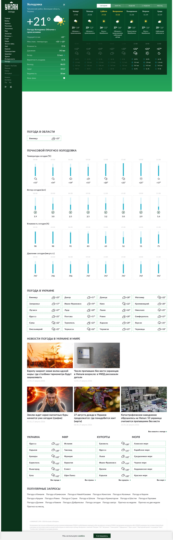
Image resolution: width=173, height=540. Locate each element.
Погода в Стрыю (69, 498)
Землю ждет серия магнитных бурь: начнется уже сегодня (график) (47, 416)
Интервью (8, 73)
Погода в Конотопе (102, 494)
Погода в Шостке (128, 498)
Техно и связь (9, 44)
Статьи (7, 71)
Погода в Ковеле (53, 502)
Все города (55, 480)
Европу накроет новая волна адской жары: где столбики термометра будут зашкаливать (49, 374)
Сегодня (103, 6)
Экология (8, 34)
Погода (7, 61)
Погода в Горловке (147, 498)
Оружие (7, 49)
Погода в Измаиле (35, 494)
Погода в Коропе (140, 494)
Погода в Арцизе (35, 498)
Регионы (8, 36)
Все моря (160, 480)
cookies (81, 536)
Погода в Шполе (87, 498)
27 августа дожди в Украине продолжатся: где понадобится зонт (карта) (95, 418)
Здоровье (8, 54)
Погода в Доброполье (73, 502)
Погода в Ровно (52, 498)
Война (7, 21)
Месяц (160, 6)
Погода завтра (109, 502)
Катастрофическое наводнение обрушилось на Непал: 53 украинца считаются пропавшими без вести (141, 418)
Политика (8, 26)
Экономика (9, 28)
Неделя (132, 6)
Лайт (6, 46)
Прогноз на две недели (149, 502)
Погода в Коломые (121, 494)
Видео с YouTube (11, 66)
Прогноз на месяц (35, 506)
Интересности (10, 59)
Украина (7, 23)
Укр (10, 82)
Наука (7, 41)
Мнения (7, 68)
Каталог (7, 77)
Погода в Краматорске (107, 498)
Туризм (7, 56)
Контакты (8, 80)
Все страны (89, 480)
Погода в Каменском (56, 494)
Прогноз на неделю (127, 502)
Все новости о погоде (156, 431)
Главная (7, 18)
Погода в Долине (35, 502)
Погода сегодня (93, 502)
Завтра (118, 6)
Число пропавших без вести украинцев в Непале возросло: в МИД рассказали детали (96, 374)
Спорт (7, 39)
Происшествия (10, 51)
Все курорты (124, 480)
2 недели (146, 6)
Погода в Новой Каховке (79, 494)
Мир (6, 31)
